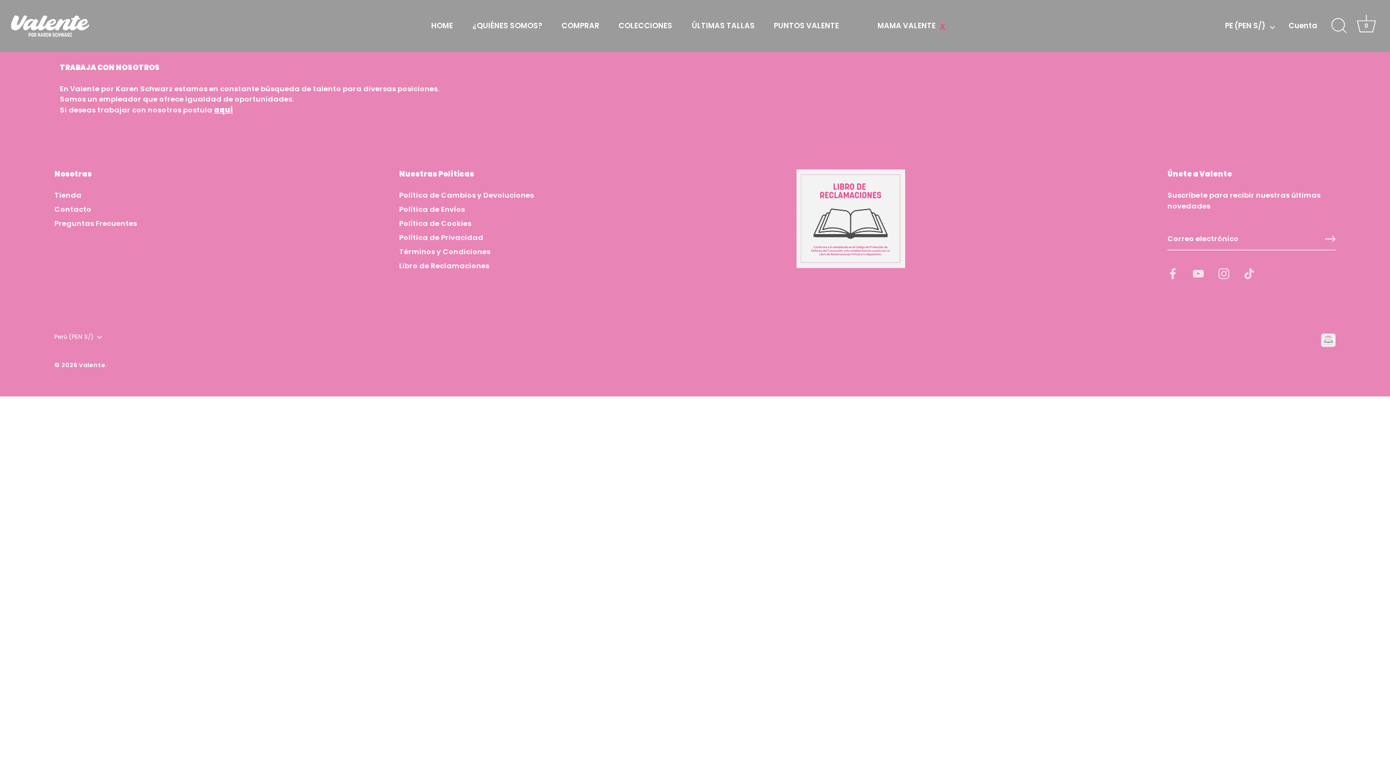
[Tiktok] (1249, 273)
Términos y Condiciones (444, 252)
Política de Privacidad (441, 237)
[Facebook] (1172, 273)
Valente (92, 365)
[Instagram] (1223, 273)
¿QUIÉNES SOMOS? (507, 26)
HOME (442, 26)
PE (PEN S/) (1245, 26)
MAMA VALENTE (907, 26)
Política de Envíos (432, 209)
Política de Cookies (435, 223)
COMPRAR (580, 26)
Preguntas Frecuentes (95, 223)
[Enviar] (1330, 239)
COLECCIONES (645, 26)
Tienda (67, 195)
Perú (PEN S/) (73, 337)
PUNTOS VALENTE (806, 26)
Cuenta (1302, 26)
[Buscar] (1339, 26)
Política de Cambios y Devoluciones (466, 195)
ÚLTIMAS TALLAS (723, 26)
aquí (223, 110)
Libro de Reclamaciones (444, 266)
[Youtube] (1198, 273)
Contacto (72, 209)
